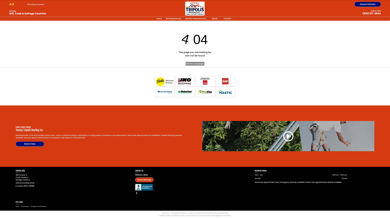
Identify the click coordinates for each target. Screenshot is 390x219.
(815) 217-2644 (371, 13)
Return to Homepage (195, 64)
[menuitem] (159, 18)
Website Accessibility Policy (221, 213)
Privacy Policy (165, 213)
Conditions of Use (192, 213)
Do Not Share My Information (179, 213)
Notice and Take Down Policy (205, 213)
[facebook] (136, 193)
